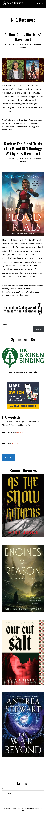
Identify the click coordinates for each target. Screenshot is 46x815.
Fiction (15, 285)
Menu (41, 4)
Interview (38, 120)
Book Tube (28, 120)
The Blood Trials (22, 295)
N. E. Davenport (33, 123)
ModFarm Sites (33, 809)
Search (5, 325)
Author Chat (17, 120)
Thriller (26, 289)
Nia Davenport (8, 126)
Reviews (32, 285)
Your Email (10, 443)
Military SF (23, 285)
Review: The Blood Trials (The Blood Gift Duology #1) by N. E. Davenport (23, 148)
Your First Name (12, 432)
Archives (5, 789)
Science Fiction (16, 289)
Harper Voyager (19, 123)
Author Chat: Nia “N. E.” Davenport (23, 36)
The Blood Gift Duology (25, 126)
